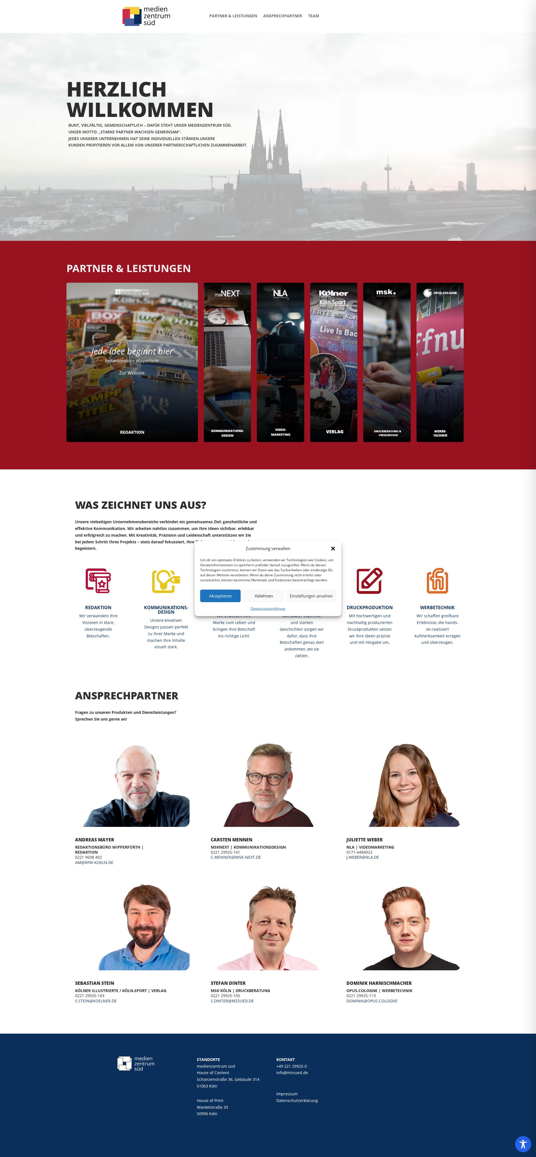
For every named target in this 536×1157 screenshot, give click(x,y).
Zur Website (132, 373)
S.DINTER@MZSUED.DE (232, 1001)
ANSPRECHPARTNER (282, 15)
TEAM (313, 15)
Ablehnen (264, 596)
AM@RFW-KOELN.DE (94, 862)
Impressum (287, 1093)
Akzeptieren (220, 596)
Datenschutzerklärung (268, 608)
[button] (333, 548)
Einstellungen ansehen (311, 596)
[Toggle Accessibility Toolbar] (523, 1144)
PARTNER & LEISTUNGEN (233, 15)
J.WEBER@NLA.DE (362, 857)
